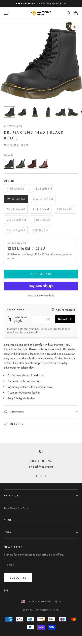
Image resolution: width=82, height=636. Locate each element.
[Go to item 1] (9, 111)
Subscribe (18, 578)
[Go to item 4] (47, 111)
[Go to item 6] (73, 111)
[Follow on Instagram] (6, 590)
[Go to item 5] (60, 111)
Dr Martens (13, 126)
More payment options (41, 295)
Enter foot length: (20, 319)
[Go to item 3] (35, 111)
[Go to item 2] (22, 111)
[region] (41, 459)
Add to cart (41, 274)
